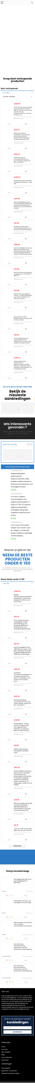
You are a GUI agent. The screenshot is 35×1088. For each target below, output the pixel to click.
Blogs (4, 891)
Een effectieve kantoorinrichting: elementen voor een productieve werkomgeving (23, 946)
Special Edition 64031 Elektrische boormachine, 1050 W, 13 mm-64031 (23, 318)
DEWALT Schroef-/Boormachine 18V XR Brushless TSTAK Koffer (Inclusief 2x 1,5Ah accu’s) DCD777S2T (23, 598)
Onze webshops (6, 1057)
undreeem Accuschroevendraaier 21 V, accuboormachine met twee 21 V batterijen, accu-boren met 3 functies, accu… (23, 677)
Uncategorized (6, 956)
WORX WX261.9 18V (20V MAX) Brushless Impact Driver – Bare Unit (23, 182)
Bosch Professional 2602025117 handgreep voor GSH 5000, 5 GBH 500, (23, 274)
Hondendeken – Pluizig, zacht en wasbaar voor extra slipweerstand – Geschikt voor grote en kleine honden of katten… (22, 727)
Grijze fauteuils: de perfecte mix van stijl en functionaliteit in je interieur (23, 924)
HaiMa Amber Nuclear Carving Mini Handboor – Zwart (22, 750)
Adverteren (5, 1060)
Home (3, 1047)
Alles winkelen (5, 1052)
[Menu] (2, 2)
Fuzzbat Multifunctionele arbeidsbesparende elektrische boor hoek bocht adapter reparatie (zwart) (22, 340)
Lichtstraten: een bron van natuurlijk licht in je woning (22, 902)
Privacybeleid (5, 1068)
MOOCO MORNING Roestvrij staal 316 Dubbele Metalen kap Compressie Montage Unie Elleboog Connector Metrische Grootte (23, 205)
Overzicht (4, 1049)
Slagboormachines (16, 470)
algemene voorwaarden (9, 1071)
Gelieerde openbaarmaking (10, 1073)
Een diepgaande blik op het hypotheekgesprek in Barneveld (22, 881)
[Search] (32, 2)
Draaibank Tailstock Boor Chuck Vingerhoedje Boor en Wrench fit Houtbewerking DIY (23, 228)
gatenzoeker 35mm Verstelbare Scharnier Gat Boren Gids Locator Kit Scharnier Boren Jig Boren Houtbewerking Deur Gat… (22, 136)
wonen (4, 934)
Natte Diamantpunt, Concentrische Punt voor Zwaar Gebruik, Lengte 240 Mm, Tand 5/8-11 (22, 160)
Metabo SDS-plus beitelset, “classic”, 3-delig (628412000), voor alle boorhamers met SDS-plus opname (23, 296)
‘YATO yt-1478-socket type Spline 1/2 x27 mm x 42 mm (23, 829)
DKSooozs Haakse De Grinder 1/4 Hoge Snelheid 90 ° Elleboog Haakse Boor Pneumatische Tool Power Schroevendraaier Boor (23, 806)
